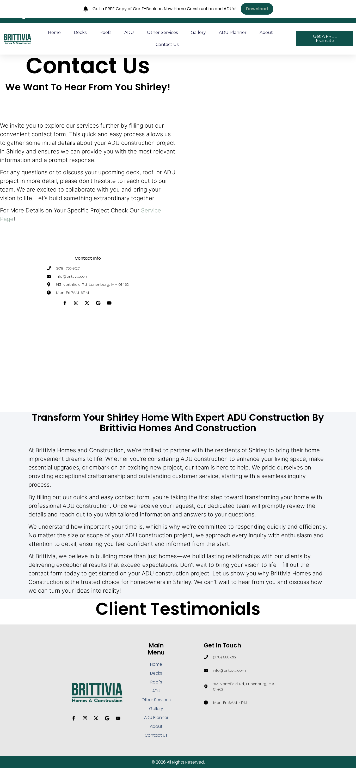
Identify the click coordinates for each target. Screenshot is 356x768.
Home (54, 32)
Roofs (105, 32)
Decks (80, 32)
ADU (129, 32)
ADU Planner (233, 32)
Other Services (162, 32)
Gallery (198, 32)
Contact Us (167, 44)
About (266, 32)
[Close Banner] (350, 9)
